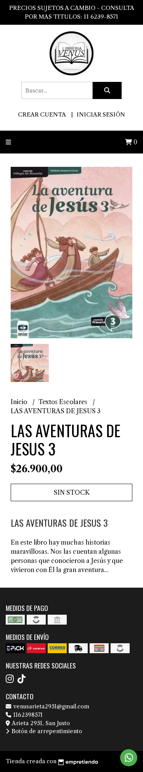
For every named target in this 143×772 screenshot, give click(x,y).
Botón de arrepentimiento (46, 731)
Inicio (20, 402)
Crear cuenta (42, 114)
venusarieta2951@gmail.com (50, 706)
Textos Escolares (64, 402)
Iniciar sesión (101, 114)
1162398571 (27, 714)
